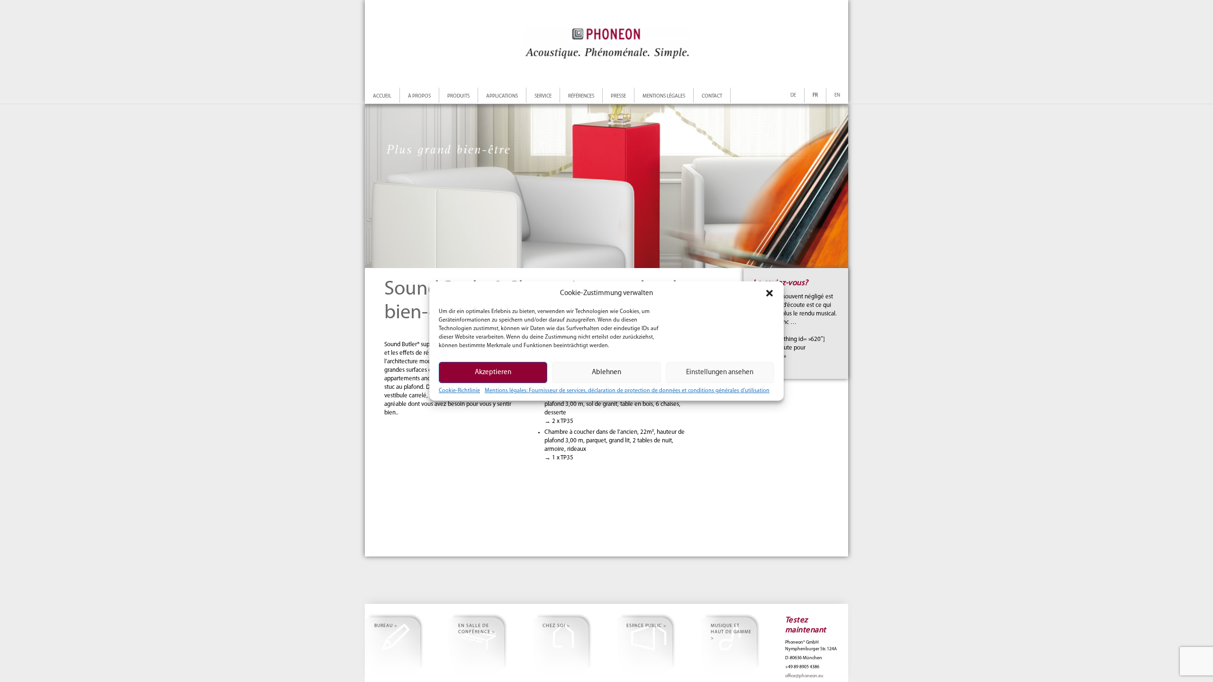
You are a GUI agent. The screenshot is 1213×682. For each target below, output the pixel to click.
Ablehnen (606, 372)
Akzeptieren (493, 372)
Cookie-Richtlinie (459, 391)
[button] (769, 293)
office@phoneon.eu (804, 676)
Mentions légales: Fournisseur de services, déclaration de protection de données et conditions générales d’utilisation (627, 391)
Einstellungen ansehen (719, 372)
